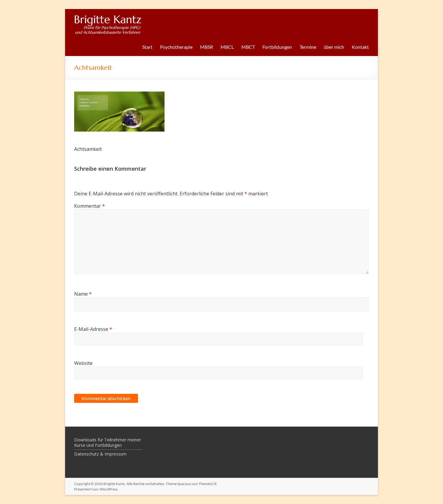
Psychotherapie (176, 47)
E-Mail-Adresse (93, 329)
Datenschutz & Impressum (100, 454)
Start (147, 47)
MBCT (248, 47)
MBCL (227, 47)
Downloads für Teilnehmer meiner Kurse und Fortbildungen (107, 442)
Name (83, 294)
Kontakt (360, 47)
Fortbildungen (277, 47)
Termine (308, 47)
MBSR (206, 47)
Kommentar (89, 206)
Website (83, 363)
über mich (334, 47)
